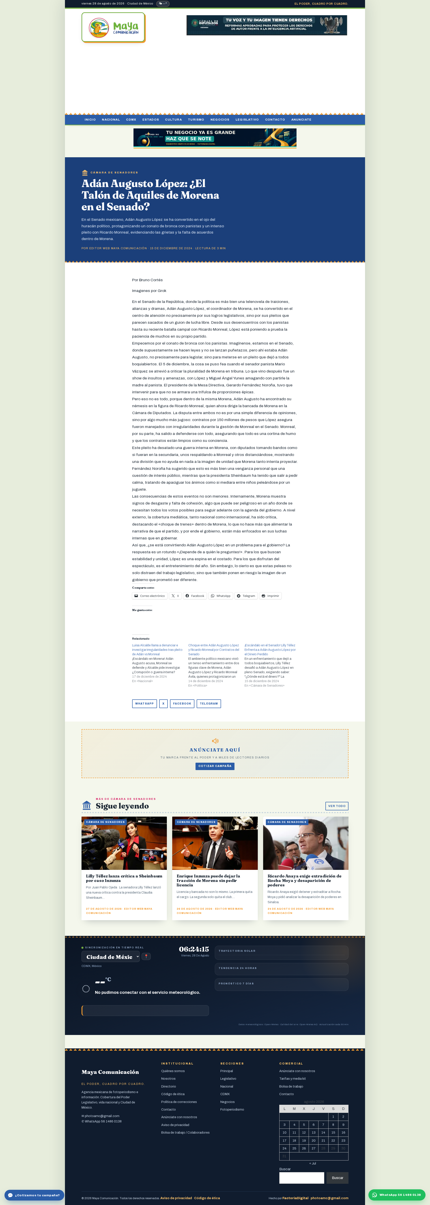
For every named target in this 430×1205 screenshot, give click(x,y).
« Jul (312, 1163)
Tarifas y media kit (292, 1078)
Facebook (182, 703)
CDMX (131, 119)
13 (314, 1132)
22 (333, 1140)
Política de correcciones (179, 1102)
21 (323, 1140)
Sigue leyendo (122, 806)
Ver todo (337, 806)
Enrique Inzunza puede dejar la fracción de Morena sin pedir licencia (208, 880)
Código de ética (173, 1094)
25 (294, 1148)
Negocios (220, 119)
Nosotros (168, 1078)
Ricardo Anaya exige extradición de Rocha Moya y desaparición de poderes (305, 880)
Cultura (173, 119)
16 (343, 1132)
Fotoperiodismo (232, 1109)
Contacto (275, 119)
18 (294, 1140)
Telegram (209, 703)
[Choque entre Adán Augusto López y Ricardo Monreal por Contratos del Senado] (216, 665)
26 (304, 1148)
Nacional (111, 119)
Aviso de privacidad (175, 1125)
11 (294, 1132)
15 (333, 1132)
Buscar (285, 1169)
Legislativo (247, 119)
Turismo (196, 119)
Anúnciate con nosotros (179, 1117)
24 (284, 1148)
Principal (226, 1071)
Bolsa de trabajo (291, 1086)
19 (304, 1140)
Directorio (168, 1086)
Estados (150, 119)
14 (323, 1132)
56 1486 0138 (111, 1121)
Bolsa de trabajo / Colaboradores (185, 1132)
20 (314, 1140)
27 (314, 1148)
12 (304, 1132)
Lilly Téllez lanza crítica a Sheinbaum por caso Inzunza (124, 878)
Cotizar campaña (215, 766)
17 (284, 1140)
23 (343, 1140)
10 (284, 1132)
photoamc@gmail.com (102, 1116)
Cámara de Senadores (114, 172)
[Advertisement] (215, 79)
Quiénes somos (173, 1071)
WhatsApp (144, 703)
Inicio (90, 119)
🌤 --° (163, 3)
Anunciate (301, 119)
